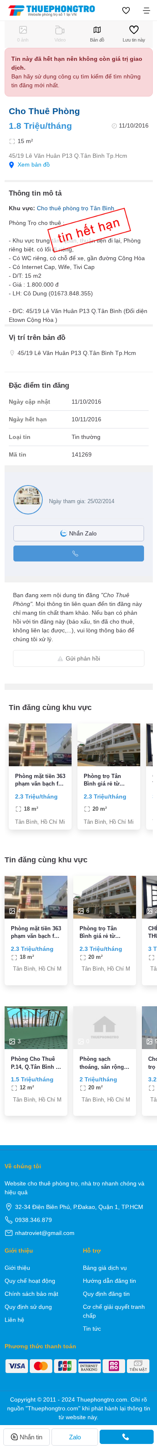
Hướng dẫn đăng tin (109, 1280)
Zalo (75, 1437)
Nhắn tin (31, 1437)
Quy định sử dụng (28, 1306)
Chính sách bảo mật (31, 1293)
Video (60, 39)
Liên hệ (14, 1319)
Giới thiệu (17, 1267)
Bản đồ (97, 39)
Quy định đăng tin (106, 1293)
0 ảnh (22, 39)
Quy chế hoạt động (30, 1280)
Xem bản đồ (34, 164)
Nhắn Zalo (83, 533)
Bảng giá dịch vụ (105, 1267)
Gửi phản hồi (83, 658)
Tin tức (92, 1328)
